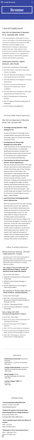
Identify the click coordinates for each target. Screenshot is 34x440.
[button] (2, 2)
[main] (17, 9)
